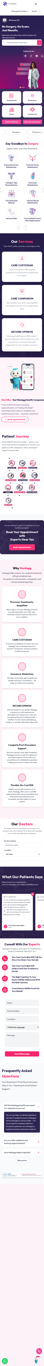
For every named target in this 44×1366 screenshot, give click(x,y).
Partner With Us (11, 122)
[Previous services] (18, 226)
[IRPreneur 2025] (4, 20)
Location (7, 850)
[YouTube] (37, 56)
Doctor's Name (10, 841)
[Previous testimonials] (4, 911)
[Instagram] (31, 56)
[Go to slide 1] (20, 87)
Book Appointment (16, 419)
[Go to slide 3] (23, 87)
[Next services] (25, 226)
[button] (11, 160)
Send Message (22, 1053)
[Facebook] (25, 56)
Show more (22, 1160)
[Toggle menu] (35, 4)
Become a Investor (32, 122)
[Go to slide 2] (22, 87)
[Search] (39, 42)
